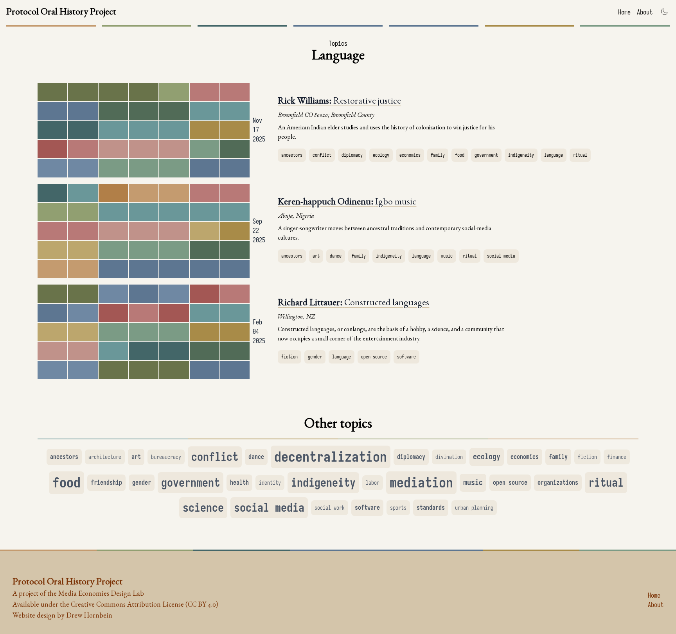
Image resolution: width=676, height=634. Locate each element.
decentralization (330, 457)
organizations (558, 483)
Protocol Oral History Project (61, 12)
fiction (289, 357)
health (239, 483)
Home (624, 12)
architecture (104, 456)
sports (398, 507)
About (645, 12)
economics (410, 155)
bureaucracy (166, 456)
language (553, 155)
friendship (106, 483)
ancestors (291, 155)
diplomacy (352, 155)
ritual (580, 155)
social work (330, 507)
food (459, 155)
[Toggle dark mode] (664, 11)
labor (372, 482)
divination (449, 456)
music (447, 256)
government (486, 155)
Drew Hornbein (89, 616)
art (316, 256)
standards (431, 508)
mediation (421, 482)
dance (336, 256)
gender (315, 357)
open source (374, 357)
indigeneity (521, 155)
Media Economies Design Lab (101, 594)
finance (616, 456)
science (203, 507)
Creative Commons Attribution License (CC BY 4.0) (144, 605)
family (438, 155)
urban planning (474, 507)
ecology (381, 155)
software (406, 357)
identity (270, 482)
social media (501, 256)
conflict (322, 155)
